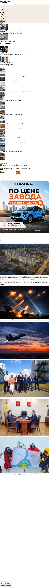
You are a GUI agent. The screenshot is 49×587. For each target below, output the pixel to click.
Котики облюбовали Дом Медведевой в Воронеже (6, 81)
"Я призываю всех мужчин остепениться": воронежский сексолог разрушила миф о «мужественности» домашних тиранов (14, 54)
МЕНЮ (1, 6)
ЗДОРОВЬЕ (1, 9)
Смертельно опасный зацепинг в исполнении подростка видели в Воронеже (41, 279)
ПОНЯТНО (5, 585)
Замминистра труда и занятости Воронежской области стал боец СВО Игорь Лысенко (37, 473)
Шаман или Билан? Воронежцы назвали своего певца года (7, 43)
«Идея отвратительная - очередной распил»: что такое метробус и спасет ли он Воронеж (10, 42)
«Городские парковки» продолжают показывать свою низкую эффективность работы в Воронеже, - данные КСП (37, 277)
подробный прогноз (2, 233)
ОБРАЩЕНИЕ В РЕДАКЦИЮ (3, 13)
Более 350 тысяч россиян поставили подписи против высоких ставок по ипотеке (41, 282)
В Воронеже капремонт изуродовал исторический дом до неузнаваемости (8, 151)
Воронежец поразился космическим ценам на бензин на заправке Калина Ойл (9, 32)
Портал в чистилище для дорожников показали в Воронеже (26, 282)
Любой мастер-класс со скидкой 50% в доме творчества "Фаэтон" (7, 64)
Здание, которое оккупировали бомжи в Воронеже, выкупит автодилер (8, 128)
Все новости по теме (2, 31)
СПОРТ (1, 16)
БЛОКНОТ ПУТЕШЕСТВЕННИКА (4, 7)
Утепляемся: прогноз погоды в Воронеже (23, 319)
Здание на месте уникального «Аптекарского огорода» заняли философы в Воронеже (10, 123)
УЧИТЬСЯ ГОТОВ (4, 20)
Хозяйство (1, 44)
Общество (25, 76)
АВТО (4, 21)
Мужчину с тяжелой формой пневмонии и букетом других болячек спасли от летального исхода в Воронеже (39, 319)
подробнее (6, 233)
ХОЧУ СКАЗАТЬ (2, 18)
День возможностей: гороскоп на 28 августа (5, 277)
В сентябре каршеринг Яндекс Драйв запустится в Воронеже (33, 474)
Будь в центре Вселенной (2, 275)
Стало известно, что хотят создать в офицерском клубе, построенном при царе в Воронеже (10, 76)
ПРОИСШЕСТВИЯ (2, 15)
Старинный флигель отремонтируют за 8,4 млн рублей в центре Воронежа (8, 114)
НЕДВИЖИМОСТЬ (2, 12)
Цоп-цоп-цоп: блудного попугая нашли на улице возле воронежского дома (17, 277)
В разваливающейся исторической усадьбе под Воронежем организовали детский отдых (10, 142)
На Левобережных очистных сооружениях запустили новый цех (7, 397)
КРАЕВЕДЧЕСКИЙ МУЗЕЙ (3, 10)
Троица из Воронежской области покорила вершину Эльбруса (7, 473)
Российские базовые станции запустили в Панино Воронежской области (20, 474)
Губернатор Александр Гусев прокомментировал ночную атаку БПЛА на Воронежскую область (10, 319)
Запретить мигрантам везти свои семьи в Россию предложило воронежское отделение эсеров (11, 282)
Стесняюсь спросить (2, 45)
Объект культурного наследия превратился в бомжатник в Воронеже (8, 100)
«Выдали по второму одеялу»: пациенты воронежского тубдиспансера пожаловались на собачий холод (12, 33)
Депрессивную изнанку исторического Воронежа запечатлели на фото (8, 137)
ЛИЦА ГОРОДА (2, 11)
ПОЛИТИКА (1, 14)
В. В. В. (1, 66)
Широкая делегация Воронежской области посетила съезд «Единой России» (21, 473)
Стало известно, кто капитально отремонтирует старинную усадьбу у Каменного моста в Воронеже (11, 109)
